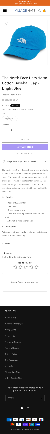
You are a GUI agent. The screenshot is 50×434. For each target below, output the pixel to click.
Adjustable (11, 119)
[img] (8, 100)
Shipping (15, 109)
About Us (9, 366)
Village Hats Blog (12, 372)
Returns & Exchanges (14, 324)
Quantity (5, 124)
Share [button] (7, 243)
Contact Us (10, 336)
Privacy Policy (11, 354)
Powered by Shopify (32, 429)
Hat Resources (11, 360)
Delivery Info (10, 318)
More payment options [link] (25, 153)
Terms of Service (12, 348)
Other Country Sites (13, 378)
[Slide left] (19, 70)
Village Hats (20, 429)
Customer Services (13, 342)
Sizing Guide (10, 330)
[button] (5, 10)
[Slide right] (31, 70)
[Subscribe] (42, 398)
